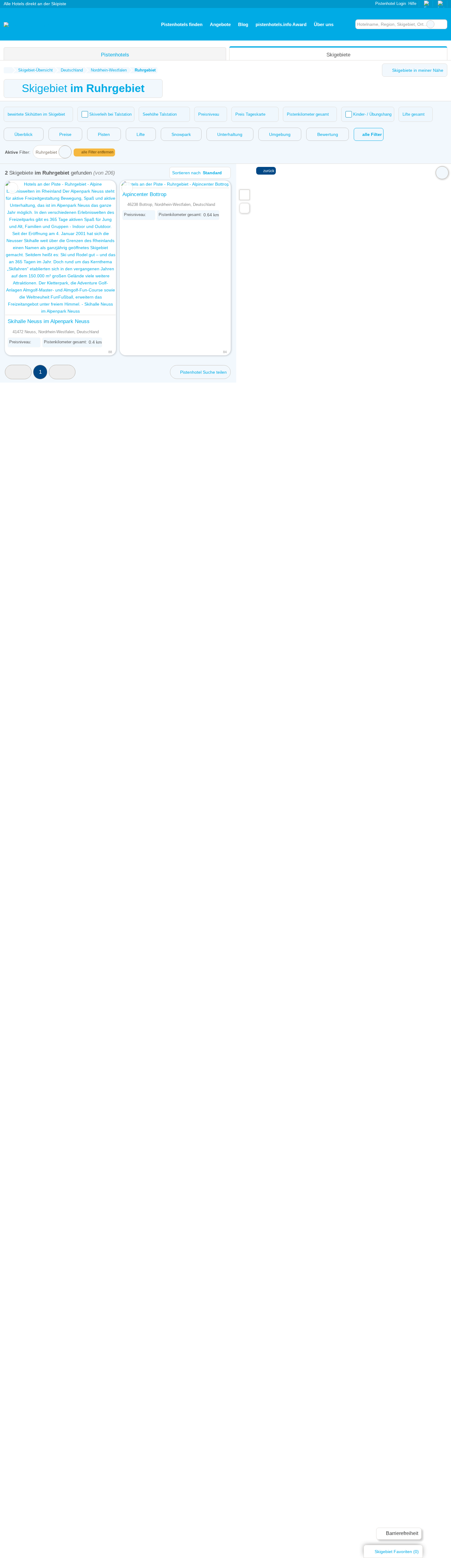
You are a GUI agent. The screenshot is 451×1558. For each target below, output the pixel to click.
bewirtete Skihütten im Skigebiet (36, 114)
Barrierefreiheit (401, 1533)
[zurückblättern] (20, 248)
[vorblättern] (100, 248)
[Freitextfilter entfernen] (430, 24)
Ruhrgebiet (46, 152)
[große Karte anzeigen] (244, 194)
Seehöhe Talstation (160, 114)
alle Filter (371, 134)
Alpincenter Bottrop (144, 194)
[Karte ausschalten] (442, 172)
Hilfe (412, 3)
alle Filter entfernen (97, 152)
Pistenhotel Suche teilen (203, 372)
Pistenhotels (115, 55)
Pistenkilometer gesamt (308, 114)
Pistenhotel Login (390, 3)
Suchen (442, 24)
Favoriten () (397, 1551)
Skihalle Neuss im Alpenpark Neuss (49, 321)
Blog (243, 24)
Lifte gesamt (414, 114)
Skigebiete (338, 55)
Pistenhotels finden (181, 24)
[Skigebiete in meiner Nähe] (244, 208)
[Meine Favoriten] (346, 24)
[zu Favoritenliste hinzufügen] (12, 188)
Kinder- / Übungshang (372, 114)
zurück (268, 171)
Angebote (220, 24)
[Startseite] (8, 70)
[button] (18, 372)
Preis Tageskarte (250, 114)
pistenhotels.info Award (281, 24)
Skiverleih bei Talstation (110, 114)
